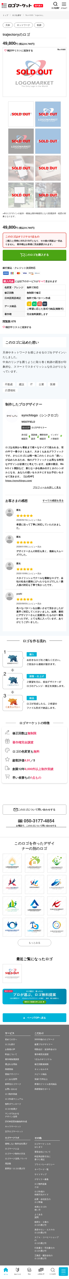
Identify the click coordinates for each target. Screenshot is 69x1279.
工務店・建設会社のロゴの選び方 (43, 1257)
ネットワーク (23, 25)
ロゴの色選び (11, 1108)
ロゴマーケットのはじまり (42, 1145)
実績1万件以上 (41, 1079)
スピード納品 (40, 1074)
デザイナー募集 (41, 1179)
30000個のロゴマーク (44, 1039)
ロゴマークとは (12, 1148)
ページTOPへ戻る (36, 1017)
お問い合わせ (11, 1088)
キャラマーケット (13, 1126)
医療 (52, 384)
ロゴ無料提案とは (40, 1185)
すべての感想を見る (53, 500)
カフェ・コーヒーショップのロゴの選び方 (46, 1240)
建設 (21, 384)
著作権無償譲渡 (12, 1059)
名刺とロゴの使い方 (40, 1208)
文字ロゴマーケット (14, 1131)
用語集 (8, 1163)
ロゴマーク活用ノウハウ (16, 1158)
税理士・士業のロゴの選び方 (41, 1223)
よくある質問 (11, 1079)
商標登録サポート (42, 1088)
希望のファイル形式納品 (45, 1083)
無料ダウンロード (13, 1103)
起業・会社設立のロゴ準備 (42, 1200)
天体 (8, 25)
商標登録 (9, 1069)
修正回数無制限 (41, 1064)
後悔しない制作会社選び (16, 1143)
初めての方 (17, 1274)
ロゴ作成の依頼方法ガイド (41, 1193)
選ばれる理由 (11, 1064)
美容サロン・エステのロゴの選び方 (44, 1231)
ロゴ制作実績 (11, 1093)
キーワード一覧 (41, 1169)
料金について (11, 1054)
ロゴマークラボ (12, 1137)
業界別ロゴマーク (13, 1083)
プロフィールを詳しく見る (47, 487)
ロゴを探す (16, 15)
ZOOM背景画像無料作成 (16, 1121)
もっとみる (34, 942)
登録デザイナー (12, 1074)
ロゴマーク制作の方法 (15, 1153)
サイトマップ (40, 1174)
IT (31, 384)
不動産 (9, 384)
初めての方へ (11, 1039)
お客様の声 (41, 1274)
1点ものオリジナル (43, 1059)
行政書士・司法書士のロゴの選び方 (44, 1249)
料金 (29, 1274)
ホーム (6, 1274)
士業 (41, 384)
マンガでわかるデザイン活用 (12, 1115)
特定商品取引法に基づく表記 (42, 1158)
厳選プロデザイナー (43, 1044)
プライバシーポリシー (44, 1164)
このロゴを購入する (37, 254)
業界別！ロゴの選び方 (15, 1168)
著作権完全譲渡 (41, 1054)
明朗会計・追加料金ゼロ (45, 1049)
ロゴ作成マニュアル (14, 1098)
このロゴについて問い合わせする (36, 809)
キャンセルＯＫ (41, 1069)
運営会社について (42, 1151)
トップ (5, 15)
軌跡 (39, 25)
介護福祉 (10, 390)
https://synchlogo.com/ (18, 480)
